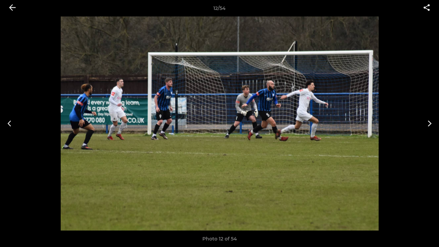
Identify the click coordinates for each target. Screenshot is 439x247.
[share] (427, 8)
